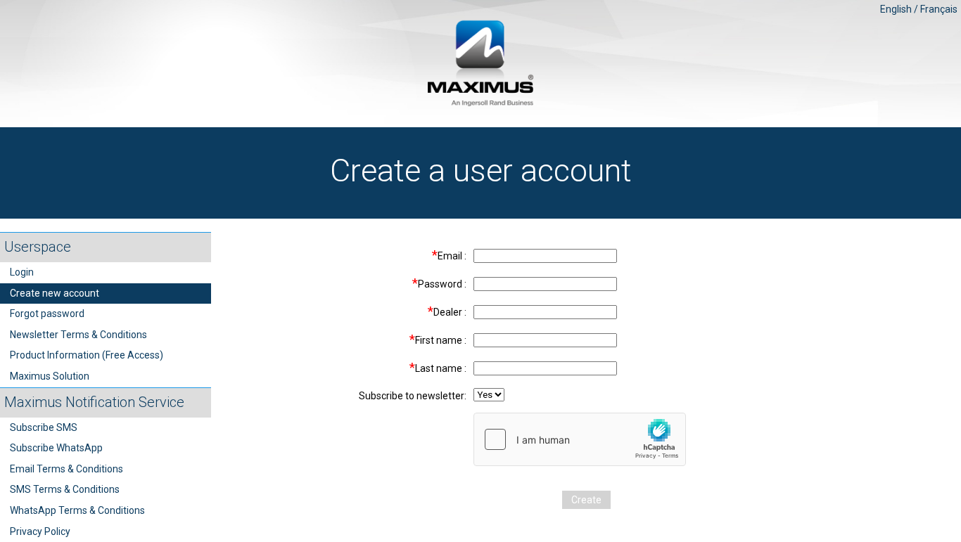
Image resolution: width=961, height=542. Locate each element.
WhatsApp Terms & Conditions (77, 510)
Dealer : (447, 311)
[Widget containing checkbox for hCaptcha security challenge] (579, 439)
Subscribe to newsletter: (412, 395)
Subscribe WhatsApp (56, 447)
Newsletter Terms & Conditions (78, 334)
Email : (449, 254)
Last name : (437, 367)
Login (22, 272)
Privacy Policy (40, 531)
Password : (439, 283)
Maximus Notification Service (94, 402)
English (896, 9)
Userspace (37, 246)
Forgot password (47, 313)
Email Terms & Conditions (66, 469)
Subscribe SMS (43, 427)
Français (938, 9)
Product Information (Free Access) (86, 355)
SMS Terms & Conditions (65, 489)
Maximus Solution (49, 376)
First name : (437, 339)
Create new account (54, 293)
